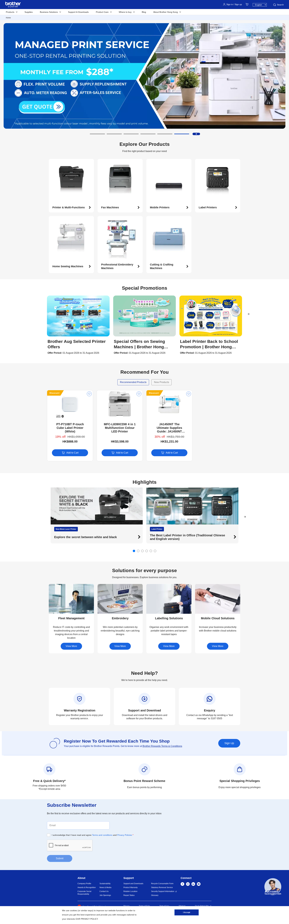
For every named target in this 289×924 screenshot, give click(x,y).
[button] (71, 207)
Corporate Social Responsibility (84, 892)
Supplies (29, 12)
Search (280, 4)
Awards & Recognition (87, 887)
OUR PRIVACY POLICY (87, 919)
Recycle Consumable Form (162, 884)
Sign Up (229, 743)
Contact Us (104, 891)
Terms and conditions (102, 835)
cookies (73, 910)
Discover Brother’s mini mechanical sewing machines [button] (93, 537)
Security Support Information (162, 891)
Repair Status (129, 895)
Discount (54, 393)
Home (8, 18)
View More (71, 646)
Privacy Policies (124, 835)
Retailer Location (130, 891)
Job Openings (105, 895)
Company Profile (84, 884)
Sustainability (104, 884)
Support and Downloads (133, 884)
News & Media (105, 887)
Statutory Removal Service (162, 887)
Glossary (154, 895)
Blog (144, 12)
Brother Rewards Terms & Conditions (162, 746)
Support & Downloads (78, 12)
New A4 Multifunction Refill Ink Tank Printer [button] (181, 537)
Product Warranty (130, 887)
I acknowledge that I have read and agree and (92, 835)
